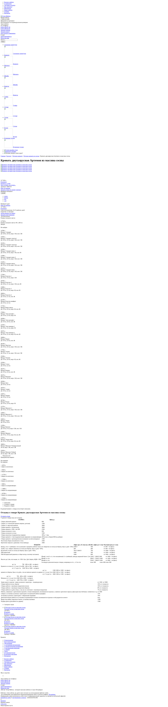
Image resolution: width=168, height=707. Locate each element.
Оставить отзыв (5, 516)
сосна (6, 196)
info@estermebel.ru (6, 36)
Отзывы (6, 11)
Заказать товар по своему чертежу (11, 190)
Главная (3, 156)
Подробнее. (52, 694)
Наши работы (8, 10)
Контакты (7, 13)
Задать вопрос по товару (8, 213)
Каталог (8, 156)
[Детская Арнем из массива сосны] (85, 626)
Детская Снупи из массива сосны (14, 609)
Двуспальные (8, 643)
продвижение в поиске (19, 697)
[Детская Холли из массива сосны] (85, 617)
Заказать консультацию (7, 215)
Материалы (7, 8)
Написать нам (5, 38)
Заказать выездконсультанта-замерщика (8, 32)
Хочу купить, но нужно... (8, 185)
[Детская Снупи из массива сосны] (85, 607)
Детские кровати (17, 156)
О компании (8, 3)
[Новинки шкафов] (10, 151)
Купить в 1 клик (5, 183)
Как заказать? (8, 7)
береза (6, 197)
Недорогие (7, 656)
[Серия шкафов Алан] (11, 150)
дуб (5, 201)
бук (5, 199)
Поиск (3, 39)
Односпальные (8, 640)
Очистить (3, 704)
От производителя (9, 652)
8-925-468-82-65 (5, 28)
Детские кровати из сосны (31, 156)
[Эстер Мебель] (5, 16)
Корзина (3, 701)
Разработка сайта (6, 697)
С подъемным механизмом (12, 645)
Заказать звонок (5, 30)
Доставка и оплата (9, 5)
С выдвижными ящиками (12, 648)
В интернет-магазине (10, 654)
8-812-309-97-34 (5, 27)
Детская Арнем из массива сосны (14, 628)
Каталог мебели (9, 2)
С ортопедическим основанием (13, 646)
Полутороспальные (10, 641)
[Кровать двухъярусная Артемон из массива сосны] (16, 164)
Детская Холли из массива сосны (14, 618)
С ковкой (7, 649)
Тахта (6, 651)
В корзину (4, 182)
